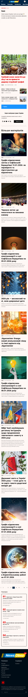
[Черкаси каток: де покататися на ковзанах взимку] (14, 194)
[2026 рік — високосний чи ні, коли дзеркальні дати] (14, 283)
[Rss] (10, 121)
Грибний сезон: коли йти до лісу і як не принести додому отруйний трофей (13, 79)
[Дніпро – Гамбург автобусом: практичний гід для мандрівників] (23, 91)
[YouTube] (6, 121)
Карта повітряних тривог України (14, 113)
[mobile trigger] (2, 1)
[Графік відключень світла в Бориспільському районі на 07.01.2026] (14, 556)
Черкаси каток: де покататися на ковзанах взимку (12, 212)
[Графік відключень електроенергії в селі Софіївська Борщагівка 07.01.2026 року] (14, 509)
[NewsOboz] (14, 1)
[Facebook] (2, 121)
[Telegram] (8, 121)
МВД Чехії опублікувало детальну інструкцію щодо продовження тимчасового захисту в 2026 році (12, 433)
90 (24, 587)
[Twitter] (4, 121)
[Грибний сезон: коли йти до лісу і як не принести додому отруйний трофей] (14, 64)
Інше (2, 84)
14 (16, 587)
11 (8, 587)
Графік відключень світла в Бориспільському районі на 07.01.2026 (13, 574)
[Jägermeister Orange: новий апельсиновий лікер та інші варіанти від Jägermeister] (14, 323)
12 (10, 587)
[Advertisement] (14, 38)
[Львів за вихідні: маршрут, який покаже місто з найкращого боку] (23, 99)
